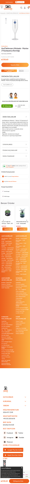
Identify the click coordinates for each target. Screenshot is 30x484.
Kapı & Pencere (6, 356)
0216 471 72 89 (8, 412)
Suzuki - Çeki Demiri (21, 267)
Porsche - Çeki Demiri (22, 254)
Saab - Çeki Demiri (21, 257)
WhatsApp (8, 106)
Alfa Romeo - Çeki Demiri (7, 239)
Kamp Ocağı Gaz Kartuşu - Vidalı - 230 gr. (7, 222)
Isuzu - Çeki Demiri (7, 261)
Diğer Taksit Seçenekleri (21, 71)
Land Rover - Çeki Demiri (6, 271)
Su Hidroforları (6, 345)
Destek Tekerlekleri (21, 286)
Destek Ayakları (20, 284)
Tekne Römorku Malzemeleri (20, 302)
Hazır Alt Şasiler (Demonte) (6, 361)
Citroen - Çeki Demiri (7, 249)
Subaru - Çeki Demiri (21, 266)
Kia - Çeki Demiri (6, 267)
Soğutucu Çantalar (21, 328)
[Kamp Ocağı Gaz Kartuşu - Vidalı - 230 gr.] (8, 214)
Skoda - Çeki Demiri (21, 261)
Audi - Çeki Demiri (7, 241)
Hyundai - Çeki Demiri (8, 260)
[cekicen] (7, 464)
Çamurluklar (19, 298)
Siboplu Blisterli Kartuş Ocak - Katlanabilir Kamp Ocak (22, 222)
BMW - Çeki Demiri (7, 243)
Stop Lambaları (20, 291)
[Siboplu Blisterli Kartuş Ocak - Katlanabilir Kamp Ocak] (22, 214)
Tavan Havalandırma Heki (7, 339)
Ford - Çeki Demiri (6, 256)
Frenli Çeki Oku (20, 311)
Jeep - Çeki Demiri (7, 265)
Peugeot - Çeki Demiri (22, 252)
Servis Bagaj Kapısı (7, 341)
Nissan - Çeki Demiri (21, 249)
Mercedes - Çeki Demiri (20, 241)
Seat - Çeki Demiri (21, 259)
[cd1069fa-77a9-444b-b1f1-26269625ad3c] (8, 390)
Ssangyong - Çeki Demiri (21, 263)
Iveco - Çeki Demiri (7, 263)
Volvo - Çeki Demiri (21, 274)
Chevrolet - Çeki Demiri (6, 245)
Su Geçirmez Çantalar (22, 330)
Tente (3, 358)
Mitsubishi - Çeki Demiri (20, 247)
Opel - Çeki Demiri (21, 250)
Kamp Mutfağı (20, 331)
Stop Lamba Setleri (21, 293)
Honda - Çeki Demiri (7, 258)
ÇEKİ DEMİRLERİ (7, 236)
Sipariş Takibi (21, 2)
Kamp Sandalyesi (20, 323)
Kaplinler (18, 282)
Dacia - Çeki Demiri (7, 251)
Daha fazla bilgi (13, 477)
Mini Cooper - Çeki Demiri (21, 244)
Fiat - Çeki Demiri (6, 254)
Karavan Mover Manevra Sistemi (6, 364)
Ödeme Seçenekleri (10, 150)
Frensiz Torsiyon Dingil (22, 309)
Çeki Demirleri (9, 2)
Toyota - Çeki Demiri (21, 269)
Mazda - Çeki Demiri (21, 238)
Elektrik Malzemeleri (7, 286)
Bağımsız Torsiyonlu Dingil (21, 305)
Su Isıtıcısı (4, 343)
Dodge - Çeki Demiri (7, 253)
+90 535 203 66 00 (9, 418)
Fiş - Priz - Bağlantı (21, 289)
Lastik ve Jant (20, 312)
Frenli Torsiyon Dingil (22, 307)
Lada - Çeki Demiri (7, 269)
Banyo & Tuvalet (6, 337)
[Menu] (2, 8)
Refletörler (19, 287)
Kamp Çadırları (20, 333)
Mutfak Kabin (5, 335)
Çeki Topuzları (5, 287)
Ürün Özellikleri (9, 117)
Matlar (17, 326)
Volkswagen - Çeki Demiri (21, 272)
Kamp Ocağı (19, 321)
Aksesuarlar (5, 323)
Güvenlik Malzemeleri (22, 294)
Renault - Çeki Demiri (22, 256)
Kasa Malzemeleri (21, 296)
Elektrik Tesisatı (6, 284)
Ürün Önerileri (8, 156)
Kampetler (19, 324)
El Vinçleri (18, 300)
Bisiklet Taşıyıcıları (7, 282)
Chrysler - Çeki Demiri (8, 247)
